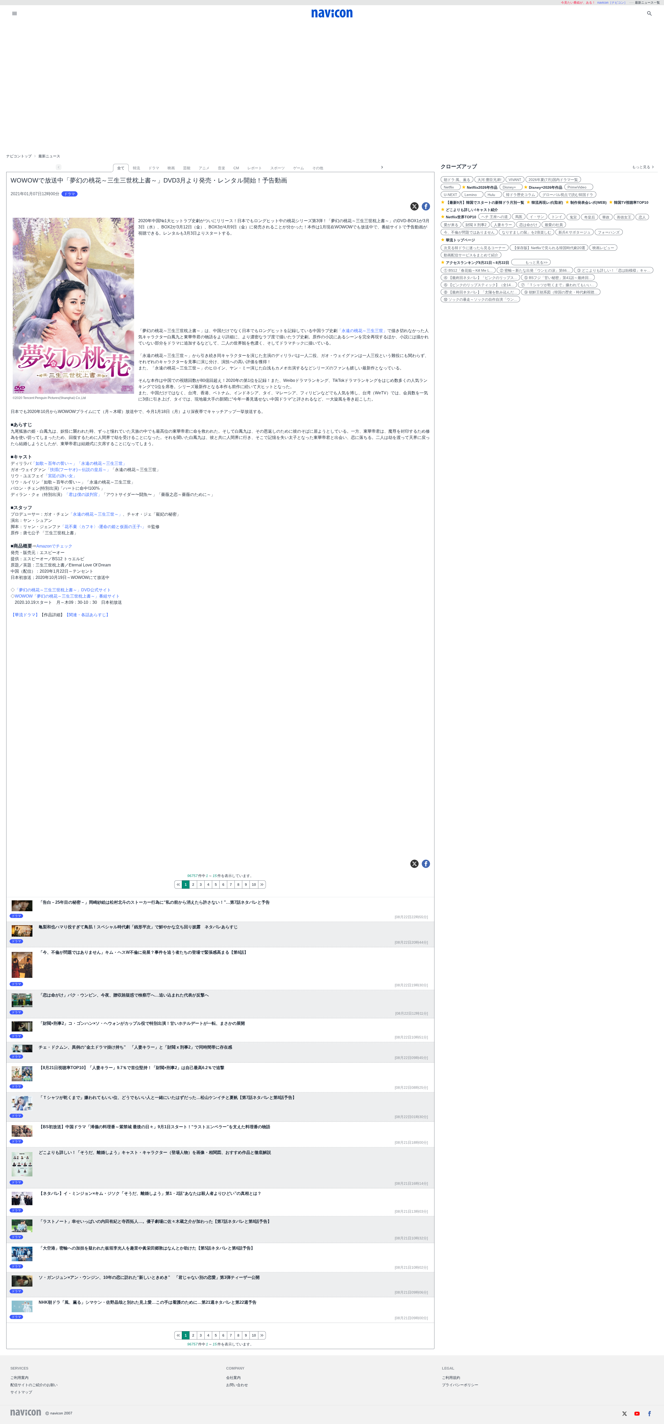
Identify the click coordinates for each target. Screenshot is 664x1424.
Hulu (493, 195)
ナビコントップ (19, 156)
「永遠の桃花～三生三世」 (362, 330)
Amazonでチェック (54, 546)
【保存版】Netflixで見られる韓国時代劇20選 (549, 248)
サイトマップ (21, 1392)
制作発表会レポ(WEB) (588, 202)
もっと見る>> (531, 262)
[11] (262, 884)
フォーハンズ (609, 232)
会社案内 (233, 1378)
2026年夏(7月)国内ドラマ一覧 (553, 180)
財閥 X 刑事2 (476, 225)
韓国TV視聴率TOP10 (631, 202)
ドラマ (153, 168)
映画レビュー (603, 248)
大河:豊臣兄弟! (489, 180)
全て (121, 168)
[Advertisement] (332, 60)
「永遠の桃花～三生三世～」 (96, 514)
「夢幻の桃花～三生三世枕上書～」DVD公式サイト (63, 590)
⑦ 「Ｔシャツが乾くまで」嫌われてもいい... (557, 285)
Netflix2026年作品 (482, 187)
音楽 (221, 168)
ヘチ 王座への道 (494, 217)
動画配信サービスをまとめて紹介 (471, 255)
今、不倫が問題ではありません (469, 232)
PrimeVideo (579, 187)
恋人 (642, 217)
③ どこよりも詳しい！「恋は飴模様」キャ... (613, 270)
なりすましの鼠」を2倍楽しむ (526, 232)
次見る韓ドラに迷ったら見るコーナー (475, 248)
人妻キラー (503, 225)
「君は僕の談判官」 (83, 494)
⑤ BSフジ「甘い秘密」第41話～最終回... (558, 278)
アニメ (204, 168)
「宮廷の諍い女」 (60, 476)
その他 (317, 168)
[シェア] (426, 206)
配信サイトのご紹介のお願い (34, 1385)
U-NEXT (450, 195)
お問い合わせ (237, 1385)
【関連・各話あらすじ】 (87, 615)
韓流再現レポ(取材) (547, 202)
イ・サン (537, 217)
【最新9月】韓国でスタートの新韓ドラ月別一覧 (485, 202)
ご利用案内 (19, 1378)
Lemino (472, 195)
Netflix (451, 187)
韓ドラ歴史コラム (520, 195)
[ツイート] (414, 206)
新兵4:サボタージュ (574, 232)
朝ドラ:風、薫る (457, 180)
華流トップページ (460, 240)
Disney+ (511, 187)
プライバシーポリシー (460, 1385)
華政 (606, 217)
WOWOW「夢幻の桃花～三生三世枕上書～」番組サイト (67, 596)
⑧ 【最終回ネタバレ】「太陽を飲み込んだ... (480, 292)
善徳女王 (624, 217)
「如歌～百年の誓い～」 (54, 463)
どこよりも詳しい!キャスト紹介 (472, 210)
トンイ (556, 217)
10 (254, 884)
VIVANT (515, 180)
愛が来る (451, 225)
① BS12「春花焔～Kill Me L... (468, 270)
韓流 (136, 168)
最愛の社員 (554, 225)
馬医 (518, 217)
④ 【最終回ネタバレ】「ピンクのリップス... (480, 278)
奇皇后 (589, 217)
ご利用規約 (451, 1378)
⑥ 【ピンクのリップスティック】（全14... (479, 285)
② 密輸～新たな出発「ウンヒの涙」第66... (535, 270)
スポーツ (277, 168)
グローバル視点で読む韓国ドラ (567, 195)
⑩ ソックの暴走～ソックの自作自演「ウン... (480, 299)
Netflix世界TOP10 (461, 217)
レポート (254, 168)
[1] (178, 884)
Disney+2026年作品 (545, 187)
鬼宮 (573, 217)
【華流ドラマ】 (25, 615)
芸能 (186, 168)
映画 (171, 168)
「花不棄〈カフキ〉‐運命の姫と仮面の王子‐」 (103, 526)
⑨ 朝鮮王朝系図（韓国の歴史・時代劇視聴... (560, 292)
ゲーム (298, 168)
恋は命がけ (528, 225)
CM (236, 168)
